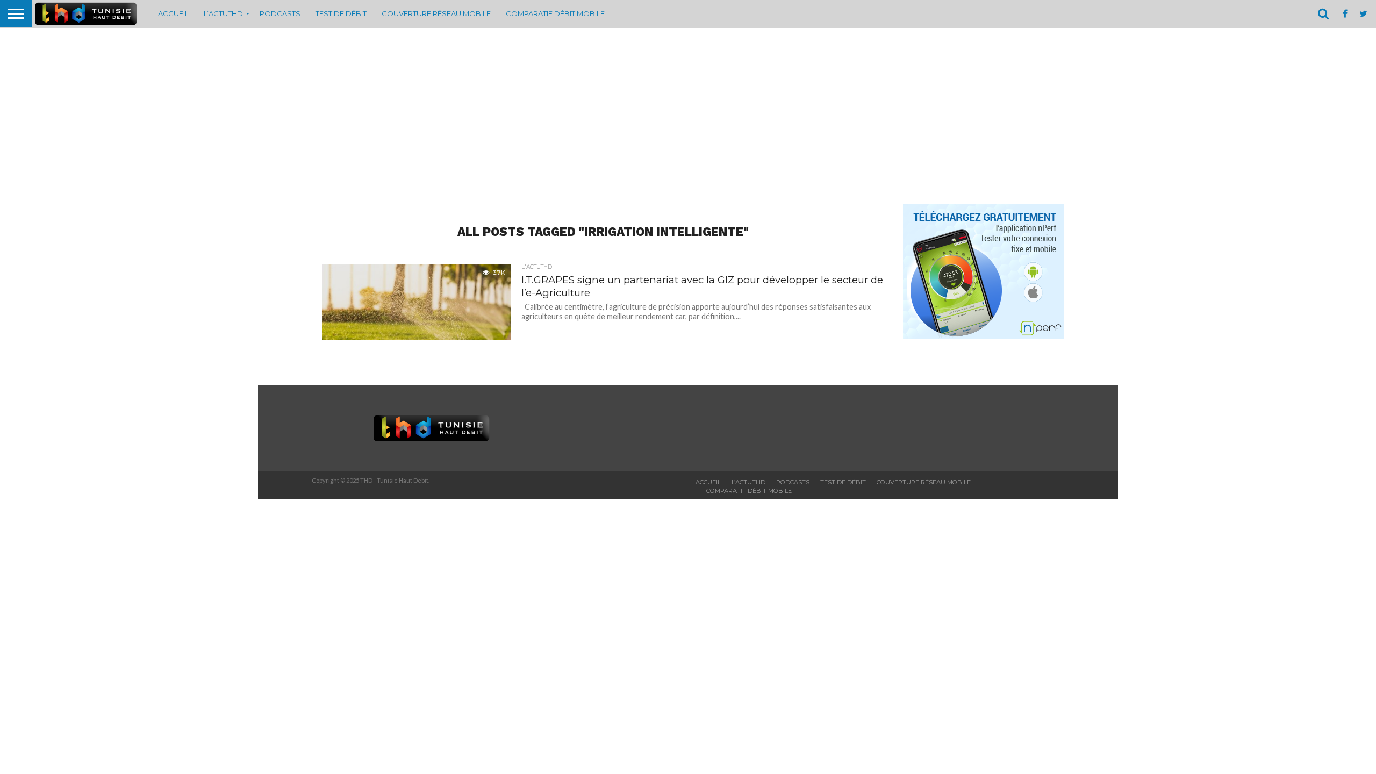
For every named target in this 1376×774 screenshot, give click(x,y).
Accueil (173, 13)
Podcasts (280, 13)
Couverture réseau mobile (436, 13)
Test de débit (341, 13)
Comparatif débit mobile (555, 13)
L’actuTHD (223, 13)
